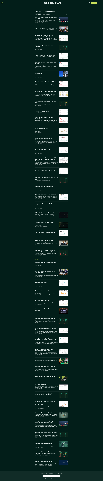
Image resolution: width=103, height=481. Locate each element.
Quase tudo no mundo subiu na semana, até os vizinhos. (45, 171)
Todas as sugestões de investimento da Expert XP (46, 309)
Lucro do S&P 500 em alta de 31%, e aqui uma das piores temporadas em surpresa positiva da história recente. (45, 95)
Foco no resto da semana (42, 27)
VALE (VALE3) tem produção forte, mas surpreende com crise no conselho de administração (45, 340)
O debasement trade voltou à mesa (44, 53)
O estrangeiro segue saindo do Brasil (42, 111)
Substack (46, 478)
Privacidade (51, 473)
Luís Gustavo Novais (41, 455)
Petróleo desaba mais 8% (42, 300)
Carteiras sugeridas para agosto (44, 222)
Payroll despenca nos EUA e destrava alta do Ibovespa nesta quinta (45, 461)
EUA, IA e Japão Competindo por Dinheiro (44, 46)
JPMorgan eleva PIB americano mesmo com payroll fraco (46, 178)
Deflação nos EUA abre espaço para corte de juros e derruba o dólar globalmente (45, 423)
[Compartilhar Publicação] (89, 3)
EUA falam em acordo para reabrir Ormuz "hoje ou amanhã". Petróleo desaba (46, 231)
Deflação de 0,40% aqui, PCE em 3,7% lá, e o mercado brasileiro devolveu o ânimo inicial (45, 21)
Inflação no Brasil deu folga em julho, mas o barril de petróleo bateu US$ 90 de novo (46, 159)
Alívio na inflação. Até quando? (44, 451)
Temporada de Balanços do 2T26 (43, 412)
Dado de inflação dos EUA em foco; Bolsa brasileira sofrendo (45, 149)
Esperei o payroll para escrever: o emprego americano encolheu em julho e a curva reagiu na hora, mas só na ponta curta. (46, 188)
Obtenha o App (57, 476)
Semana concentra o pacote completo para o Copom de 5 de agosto (45, 319)
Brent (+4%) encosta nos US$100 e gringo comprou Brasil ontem (44, 350)
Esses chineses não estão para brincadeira (43, 72)
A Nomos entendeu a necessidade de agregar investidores (46, 360)
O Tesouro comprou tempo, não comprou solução (45, 63)
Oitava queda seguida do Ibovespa (44, 110)
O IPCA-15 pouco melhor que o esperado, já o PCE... (46, 18)
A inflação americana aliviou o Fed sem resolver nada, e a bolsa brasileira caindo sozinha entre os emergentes (45, 151)
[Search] (87, 3)
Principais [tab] (43, 14)
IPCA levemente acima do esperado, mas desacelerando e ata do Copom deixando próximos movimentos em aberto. (46, 163)
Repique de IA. (38, 264)
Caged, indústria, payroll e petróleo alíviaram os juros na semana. (45, 454)
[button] (24, 7)
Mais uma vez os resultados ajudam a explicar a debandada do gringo (45, 92)
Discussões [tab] (48, 14)
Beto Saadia (40, 49)
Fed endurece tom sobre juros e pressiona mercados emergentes (44, 443)
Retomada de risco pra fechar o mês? (45, 262)
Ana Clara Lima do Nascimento (43, 226)
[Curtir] (36, 24)
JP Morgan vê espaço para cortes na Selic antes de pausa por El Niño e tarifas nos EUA (45, 403)
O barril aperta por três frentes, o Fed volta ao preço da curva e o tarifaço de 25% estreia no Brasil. (46, 370)
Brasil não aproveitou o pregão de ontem (45, 204)
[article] (51, 20)
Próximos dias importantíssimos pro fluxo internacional (45, 291)
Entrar (99, 2)
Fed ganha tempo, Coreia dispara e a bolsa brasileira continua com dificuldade (45, 138)
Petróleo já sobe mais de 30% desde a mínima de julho (45, 367)
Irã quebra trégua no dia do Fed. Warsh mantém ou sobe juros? (46, 281)
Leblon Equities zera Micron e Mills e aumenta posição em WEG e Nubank (46, 213)
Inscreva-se (94, 2)
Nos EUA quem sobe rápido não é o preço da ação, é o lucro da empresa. (46, 131)
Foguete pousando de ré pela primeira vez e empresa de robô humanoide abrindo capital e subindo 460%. (45, 75)
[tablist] (43, 14)
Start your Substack (48, 476)
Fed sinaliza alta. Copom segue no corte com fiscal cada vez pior (45, 251)
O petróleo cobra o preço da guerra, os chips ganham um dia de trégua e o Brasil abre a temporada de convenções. (46, 387)
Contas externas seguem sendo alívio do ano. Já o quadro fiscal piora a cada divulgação (45, 254)
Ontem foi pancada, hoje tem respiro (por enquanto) (45, 329)
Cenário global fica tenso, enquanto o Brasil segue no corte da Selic (46, 322)
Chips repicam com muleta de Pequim (45, 376)
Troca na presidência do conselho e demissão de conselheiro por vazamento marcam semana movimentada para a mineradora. (46, 343)
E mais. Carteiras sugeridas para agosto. (42, 104)
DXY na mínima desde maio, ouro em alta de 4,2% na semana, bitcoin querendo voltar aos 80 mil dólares (45, 56)
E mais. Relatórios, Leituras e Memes (42, 48)
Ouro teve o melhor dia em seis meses (45, 194)
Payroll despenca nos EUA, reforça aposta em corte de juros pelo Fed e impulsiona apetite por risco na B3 (46, 464)
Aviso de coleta (59, 473)
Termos (54, 473)
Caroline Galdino (41, 124)
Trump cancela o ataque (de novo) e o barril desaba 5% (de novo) (45, 241)
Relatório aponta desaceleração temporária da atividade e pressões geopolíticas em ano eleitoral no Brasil (45, 406)
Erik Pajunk (41, 22)
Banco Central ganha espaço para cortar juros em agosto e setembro (46, 393)
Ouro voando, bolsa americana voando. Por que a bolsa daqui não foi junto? (45, 169)
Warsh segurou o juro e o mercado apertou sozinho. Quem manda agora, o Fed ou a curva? (45, 271)
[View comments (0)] (43, 24)
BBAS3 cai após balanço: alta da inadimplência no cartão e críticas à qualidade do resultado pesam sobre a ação (45, 119)
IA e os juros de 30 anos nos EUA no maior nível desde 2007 (45, 82)
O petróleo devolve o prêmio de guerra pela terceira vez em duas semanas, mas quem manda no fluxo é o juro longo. (46, 244)
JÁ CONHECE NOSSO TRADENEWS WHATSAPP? (43, 395)
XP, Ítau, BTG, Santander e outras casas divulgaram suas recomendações (45, 225)
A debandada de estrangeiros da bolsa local (45, 102)
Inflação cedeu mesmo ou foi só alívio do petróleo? (46, 433)
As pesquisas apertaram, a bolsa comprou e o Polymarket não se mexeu (45, 36)
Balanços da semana (40, 384)
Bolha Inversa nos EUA (41, 128)
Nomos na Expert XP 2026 (42, 359)
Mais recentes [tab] (38, 14)
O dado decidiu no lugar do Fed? (44, 186)
